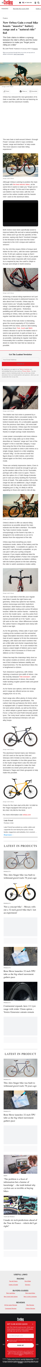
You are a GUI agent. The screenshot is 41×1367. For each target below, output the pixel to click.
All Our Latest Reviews (10, 1305)
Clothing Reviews (30, 1308)
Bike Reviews (30, 1305)
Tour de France (13, 1281)
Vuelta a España (13, 1284)
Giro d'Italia (28, 1281)
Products (5, 18)
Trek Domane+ (25, 677)
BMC (31, 328)
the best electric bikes (21, 184)
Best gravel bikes (30, 1293)
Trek (18, 328)
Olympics (27, 1284)
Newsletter (34, 91)
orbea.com (27, 815)
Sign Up (20, 1345)
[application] (20, 212)
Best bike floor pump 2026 (21, 8)
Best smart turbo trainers (11, 1296)
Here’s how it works (19, 54)
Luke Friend (9, 48)
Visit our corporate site (27, 1359)
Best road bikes (10, 1293)
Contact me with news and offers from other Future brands (21, 1340)
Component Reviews (10, 1308)
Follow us (24, 91)
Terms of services (25, 369)
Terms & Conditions (19, 1353)
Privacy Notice (26, 371)
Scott (23, 328)
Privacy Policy (27, 1352)
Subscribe (29, 2)
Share (7, 91)
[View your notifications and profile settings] (20, 3)
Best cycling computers (30, 1296)
